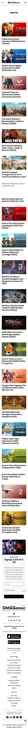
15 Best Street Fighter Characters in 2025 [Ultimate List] (12, 68)
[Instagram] (16, 620)
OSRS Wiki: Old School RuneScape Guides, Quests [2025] (12, 334)
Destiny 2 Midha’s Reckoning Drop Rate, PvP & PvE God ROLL (12, 503)
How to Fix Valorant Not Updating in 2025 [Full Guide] (13, 225)
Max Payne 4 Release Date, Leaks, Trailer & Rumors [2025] (12, 147)
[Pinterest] (19, 620)
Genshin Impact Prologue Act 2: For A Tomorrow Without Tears (14, 174)
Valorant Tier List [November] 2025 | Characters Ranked (11, 94)
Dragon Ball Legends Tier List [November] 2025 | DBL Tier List (14, 387)
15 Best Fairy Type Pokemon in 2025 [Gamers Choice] (10, 441)
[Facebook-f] (8, 620)
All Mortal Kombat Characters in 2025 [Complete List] (11, 530)
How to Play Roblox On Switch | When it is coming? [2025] (12, 252)
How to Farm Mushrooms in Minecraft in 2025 (14, 466)
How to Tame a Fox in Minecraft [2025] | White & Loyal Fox (13, 361)
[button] (2, 2)
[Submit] (14, 596)
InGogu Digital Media (14, 727)
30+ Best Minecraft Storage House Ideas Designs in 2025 (12, 414)
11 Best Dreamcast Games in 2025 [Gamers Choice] (13, 41)
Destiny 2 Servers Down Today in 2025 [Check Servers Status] (13, 307)
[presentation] (14, 29)
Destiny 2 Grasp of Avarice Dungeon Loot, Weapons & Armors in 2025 (13, 280)
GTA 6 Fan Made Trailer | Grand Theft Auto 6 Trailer (13, 476)
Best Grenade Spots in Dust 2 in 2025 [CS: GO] (13, 200)
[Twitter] (11, 620)
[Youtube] (14, 620)
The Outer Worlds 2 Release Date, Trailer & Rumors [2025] (13, 121)
